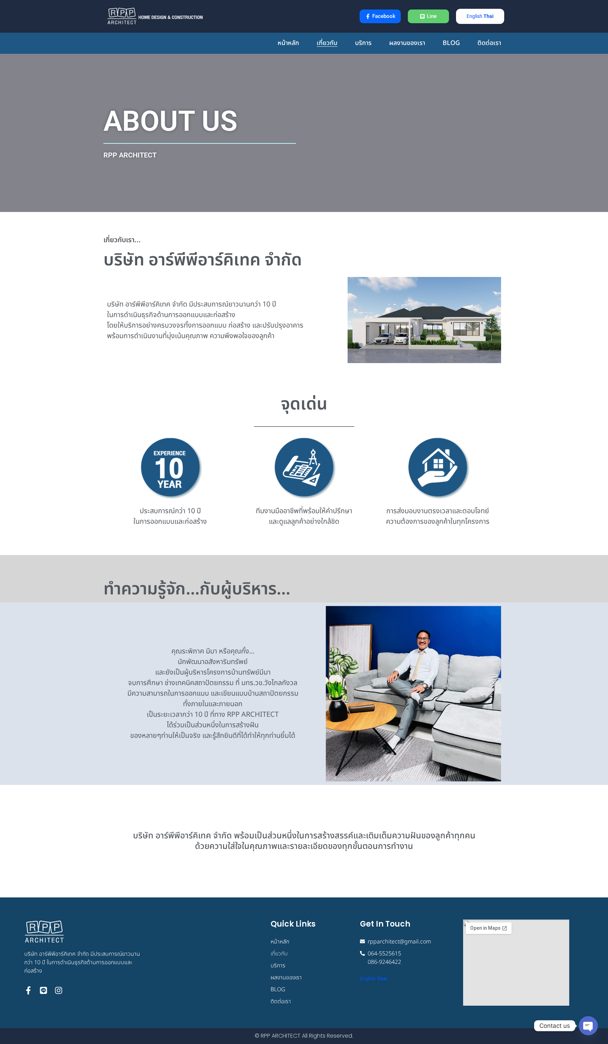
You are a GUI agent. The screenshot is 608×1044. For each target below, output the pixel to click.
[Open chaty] (588, 1025)
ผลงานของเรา (407, 43)
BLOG (451, 43)
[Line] (43, 990)
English (474, 16)
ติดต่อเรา (489, 43)
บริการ (363, 43)
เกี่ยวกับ (327, 43)
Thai (488, 16)
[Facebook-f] (28, 990)
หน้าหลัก (288, 43)
